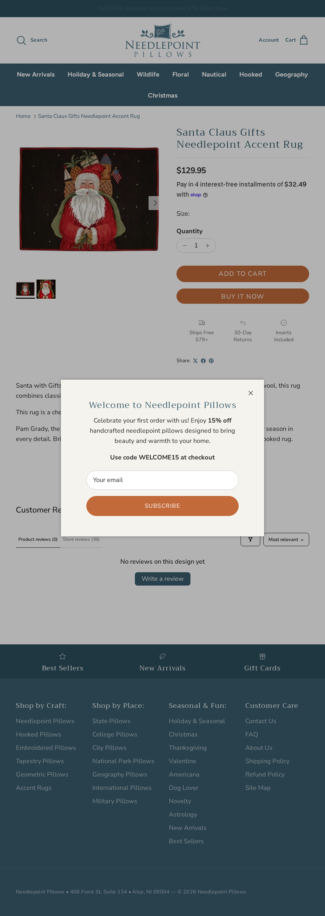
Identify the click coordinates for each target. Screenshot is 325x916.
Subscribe (162, 506)
